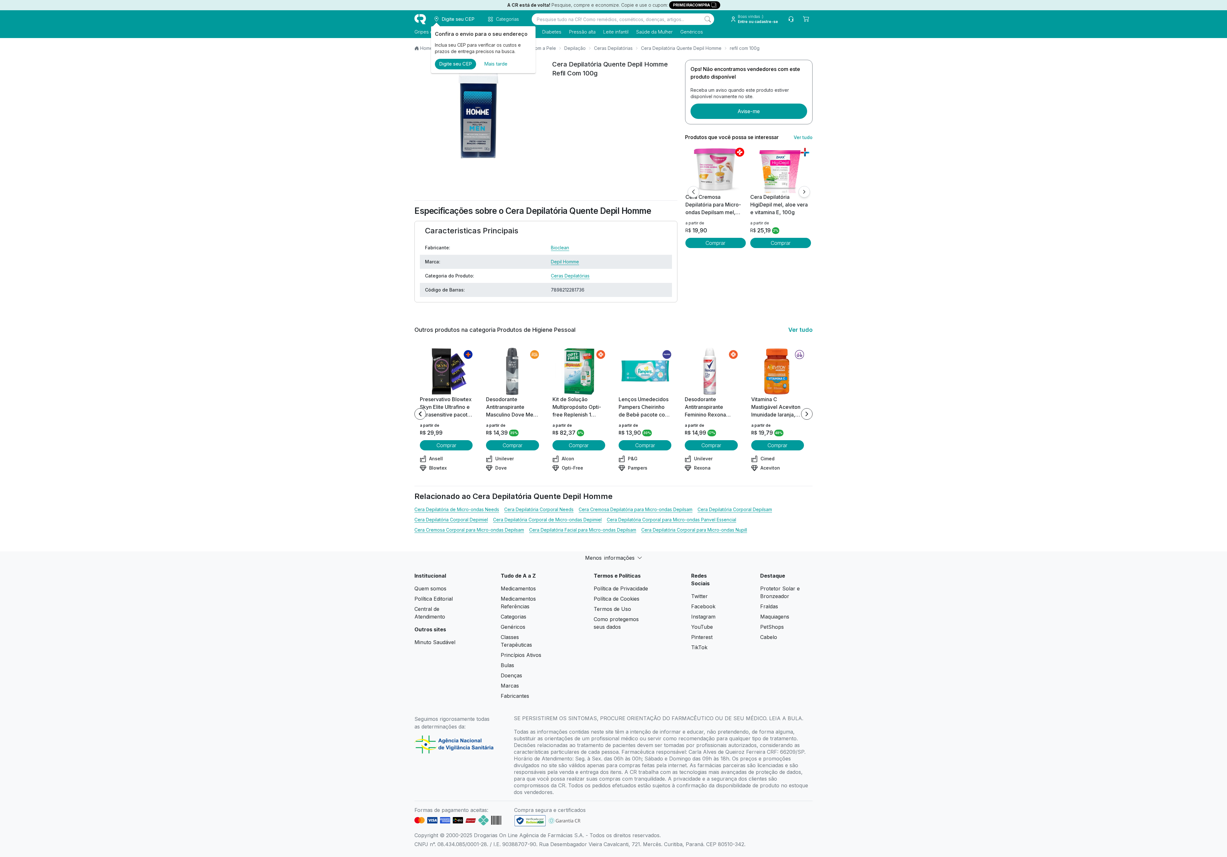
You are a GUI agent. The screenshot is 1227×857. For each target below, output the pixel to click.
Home (426, 48)
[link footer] (530, 820)
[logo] (420, 19)
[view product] (715, 169)
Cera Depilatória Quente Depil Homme (681, 48)
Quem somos (430, 588)
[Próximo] (804, 192)
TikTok (699, 647)
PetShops (772, 627)
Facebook (703, 606)
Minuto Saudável (434, 642)
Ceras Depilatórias (613, 48)
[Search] (707, 19)
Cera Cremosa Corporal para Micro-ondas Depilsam (469, 530)
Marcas (510, 685)
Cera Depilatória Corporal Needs (539, 509)
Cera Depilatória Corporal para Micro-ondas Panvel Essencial (671, 519)
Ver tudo (803, 137)
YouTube (702, 627)
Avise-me (748, 111)
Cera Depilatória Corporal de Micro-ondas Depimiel (547, 519)
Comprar (715, 243)
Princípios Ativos (521, 655)
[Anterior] (693, 192)
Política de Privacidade (621, 588)
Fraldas (769, 606)
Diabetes (551, 32)
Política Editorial (433, 599)
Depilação (575, 48)
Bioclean (560, 247)
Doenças (511, 675)
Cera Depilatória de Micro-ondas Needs (456, 509)
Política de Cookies (616, 599)
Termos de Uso (612, 609)
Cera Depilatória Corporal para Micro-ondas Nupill (694, 530)
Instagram (703, 616)
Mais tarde (495, 64)
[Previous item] (420, 414)
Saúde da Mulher (654, 32)
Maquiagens (774, 616)
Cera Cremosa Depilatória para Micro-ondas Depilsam (635, 509)
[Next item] (807, 414)
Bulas (507, 665)
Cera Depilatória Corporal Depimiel (451, 519)
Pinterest (702, 637)
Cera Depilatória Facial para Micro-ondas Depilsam (582, 530)
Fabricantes (515, 696)
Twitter (699, 596)
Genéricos (691, 32)
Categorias (513, 616)
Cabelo (768, 637)
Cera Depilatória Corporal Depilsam (735, 509)
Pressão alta (582, 32)
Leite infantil (616, 32)
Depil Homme (565, 261)
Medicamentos (518, 588)
